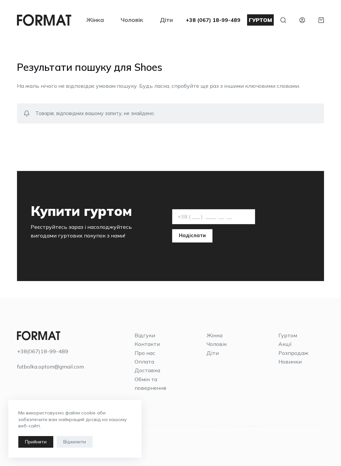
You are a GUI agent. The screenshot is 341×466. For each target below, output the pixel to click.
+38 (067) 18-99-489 (213, 20)
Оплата (144, 361)
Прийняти (36, 441)
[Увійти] (302, 20)
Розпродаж (293, 353)
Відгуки (145, 335)
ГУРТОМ (260, 20)
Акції (285, 344)
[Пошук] (283, 20)
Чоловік (132, 19)
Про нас (145, 353)
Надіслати (192, 235)
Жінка (95, 19)
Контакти (147, 344)
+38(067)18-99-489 (42, 351)
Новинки (290, 361)
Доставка (147, 370)
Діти (166, 19)
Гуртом (287, 335)
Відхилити (74, 441)
